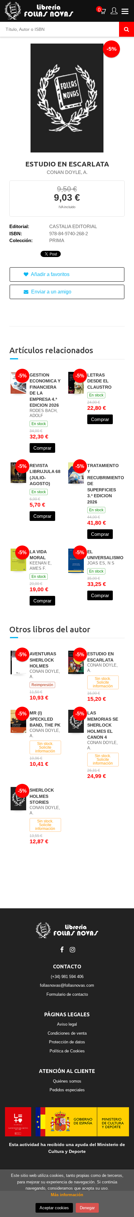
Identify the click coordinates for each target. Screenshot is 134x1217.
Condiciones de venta (67, 1033)
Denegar (87, 1207)
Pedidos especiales (67, 1090)
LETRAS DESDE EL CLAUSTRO (99, 381)
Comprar (42, 448)
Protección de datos (67, 1042)
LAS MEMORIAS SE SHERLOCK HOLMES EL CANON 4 (102, 725)
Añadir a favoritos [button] (49, 274)
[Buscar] (126, 29)
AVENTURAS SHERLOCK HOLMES (43, 659)
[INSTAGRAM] (72, 949)
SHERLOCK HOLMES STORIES (42, 796)
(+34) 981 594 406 (67, 976)
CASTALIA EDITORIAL (73, 226)
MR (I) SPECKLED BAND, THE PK (45, 719)
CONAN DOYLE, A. (67, 172)
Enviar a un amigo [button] (50, 291)
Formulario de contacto (67, 994)
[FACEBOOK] (61, 949)
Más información (67, 1194)
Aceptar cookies (54, 1207)
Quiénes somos (67, 1081)
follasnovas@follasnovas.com (67, 985)
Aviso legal (67, 1024)
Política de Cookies (67, 1051)
